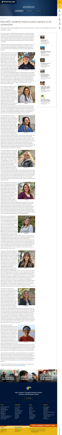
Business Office (45, 408)
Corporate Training (3, 408)
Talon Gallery (17, 417)
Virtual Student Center (60, 20)
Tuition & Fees (31, 418)
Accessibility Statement (34, 431)
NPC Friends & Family (18, 412)
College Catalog (59, 24)
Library (30, 409)
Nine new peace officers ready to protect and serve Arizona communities (45, 75)
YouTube (59, 431)
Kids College (2, 412)
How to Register (17, 409)
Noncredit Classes (3, 413)
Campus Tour (17, 408)
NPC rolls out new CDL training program (44, 40)
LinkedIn (59, 432)
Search (59, 6)
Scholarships (17, 414)
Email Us (2, 431)
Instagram (59, 427)
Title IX (16, 418)
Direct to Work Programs (4, 409)
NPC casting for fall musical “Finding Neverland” (45, 64)
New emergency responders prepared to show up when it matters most (45, 52)
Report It (59, 28)
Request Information (18, 413)
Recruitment (45, 413)
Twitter (59, 429)
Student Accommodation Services (48, 414)
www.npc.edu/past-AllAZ (20, 365)
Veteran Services (46, 418)
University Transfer (3, 418)
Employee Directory (4, 430)
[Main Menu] (59, 2)
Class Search (59, 15)
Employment (31, 408)
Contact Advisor (59, 11)
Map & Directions (17, 431)
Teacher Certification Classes (5, 417)
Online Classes (3, 414)
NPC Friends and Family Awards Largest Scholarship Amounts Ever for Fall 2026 (45, 100)
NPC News (30, 413)
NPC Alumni (31, 412)
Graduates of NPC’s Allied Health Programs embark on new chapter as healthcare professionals (45, 88)
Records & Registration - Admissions (49, 412)
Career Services (45, 409)
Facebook (59, 425)
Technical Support (32, 417)
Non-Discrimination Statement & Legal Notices (38, 430)
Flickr (59, 434)
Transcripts (45, 417)
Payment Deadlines (32, 414)
